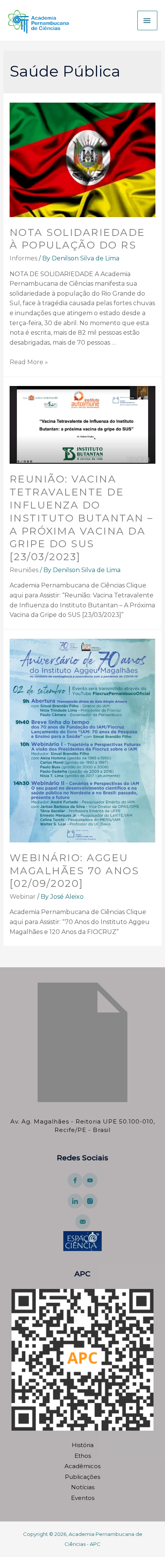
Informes (23, 258)
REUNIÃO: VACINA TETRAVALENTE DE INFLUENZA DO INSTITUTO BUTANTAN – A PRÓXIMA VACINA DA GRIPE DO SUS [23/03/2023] (81, 518)
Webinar (23, 896)
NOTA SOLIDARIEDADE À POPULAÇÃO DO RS (77, 239)
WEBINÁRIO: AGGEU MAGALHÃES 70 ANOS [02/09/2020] (74, 871)
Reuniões (24, 570)
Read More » (29, 362)
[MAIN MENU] (147, 20)
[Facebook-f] (75, 1180)
